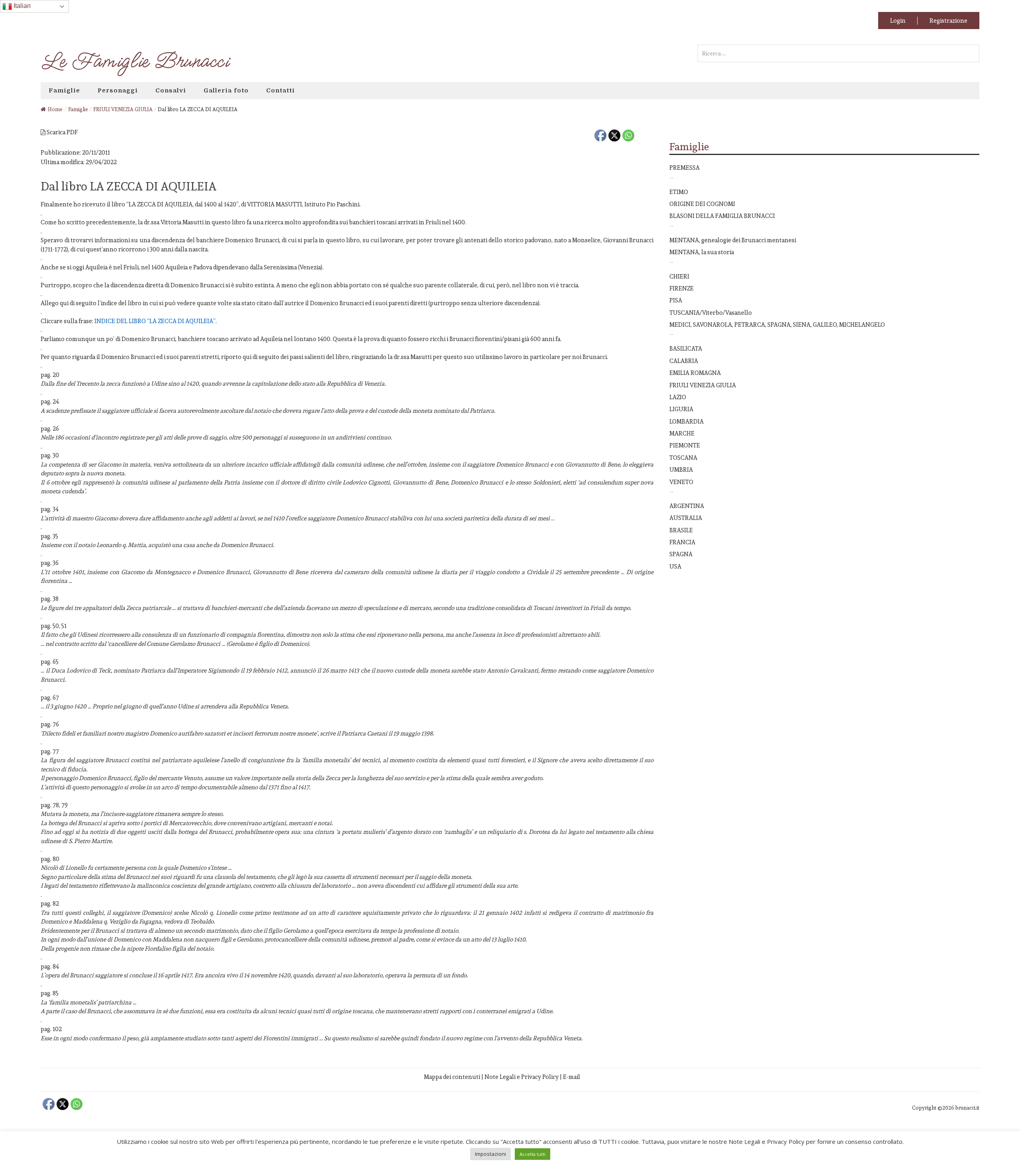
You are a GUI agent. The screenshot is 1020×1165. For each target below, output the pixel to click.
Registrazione (948, 20)
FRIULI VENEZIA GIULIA (702, 385)
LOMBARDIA (686, 421)
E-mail (571, 1076)
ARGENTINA (686, 505)
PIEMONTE (684, 445)
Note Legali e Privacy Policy (521, 1076)
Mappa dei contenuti (452, 1076)
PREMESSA (684, 167)
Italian (21, 5)
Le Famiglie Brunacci (134, 61)
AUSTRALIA (685, 517)
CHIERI (679, 276)
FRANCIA (682, 542)
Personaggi (118, 90)
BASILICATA (685, 348)
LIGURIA (681, 409)
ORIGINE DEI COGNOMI (702, 203)
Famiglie (64, 90)
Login (898, 20)
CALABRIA (683, 360)
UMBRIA (681, 469)
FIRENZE (681, 288)
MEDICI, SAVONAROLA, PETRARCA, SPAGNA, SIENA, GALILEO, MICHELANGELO (777, 324)
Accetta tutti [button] (532, 1154)
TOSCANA (683, 457)
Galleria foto (226, 90)
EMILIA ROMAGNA (695, 372)
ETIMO (678, 191)
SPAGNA (680, 554)
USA (675, 566)
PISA (675, 300)
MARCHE (681, 433)
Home (55, 109)
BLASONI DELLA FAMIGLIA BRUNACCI (722, 215)
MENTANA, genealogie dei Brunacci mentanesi (732, 240)
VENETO (681, 481)
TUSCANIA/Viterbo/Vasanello (710, 312)
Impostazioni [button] (490, 1153)
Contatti (280, 90)
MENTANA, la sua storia (701, 252)
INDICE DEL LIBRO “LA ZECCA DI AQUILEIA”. (155, 321)
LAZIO (677, 397)
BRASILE (681, 530)
